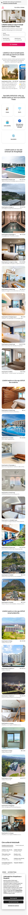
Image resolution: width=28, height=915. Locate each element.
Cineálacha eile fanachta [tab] (7, 845)
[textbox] (7, 40)
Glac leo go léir (13, 898)
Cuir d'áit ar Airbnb (19, 7)
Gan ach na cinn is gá (13, 902)
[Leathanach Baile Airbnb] (3, 7)
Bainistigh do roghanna (13, 905)
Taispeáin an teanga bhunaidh (10, 3)
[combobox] (13, 35)
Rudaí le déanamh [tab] (20, 845)
